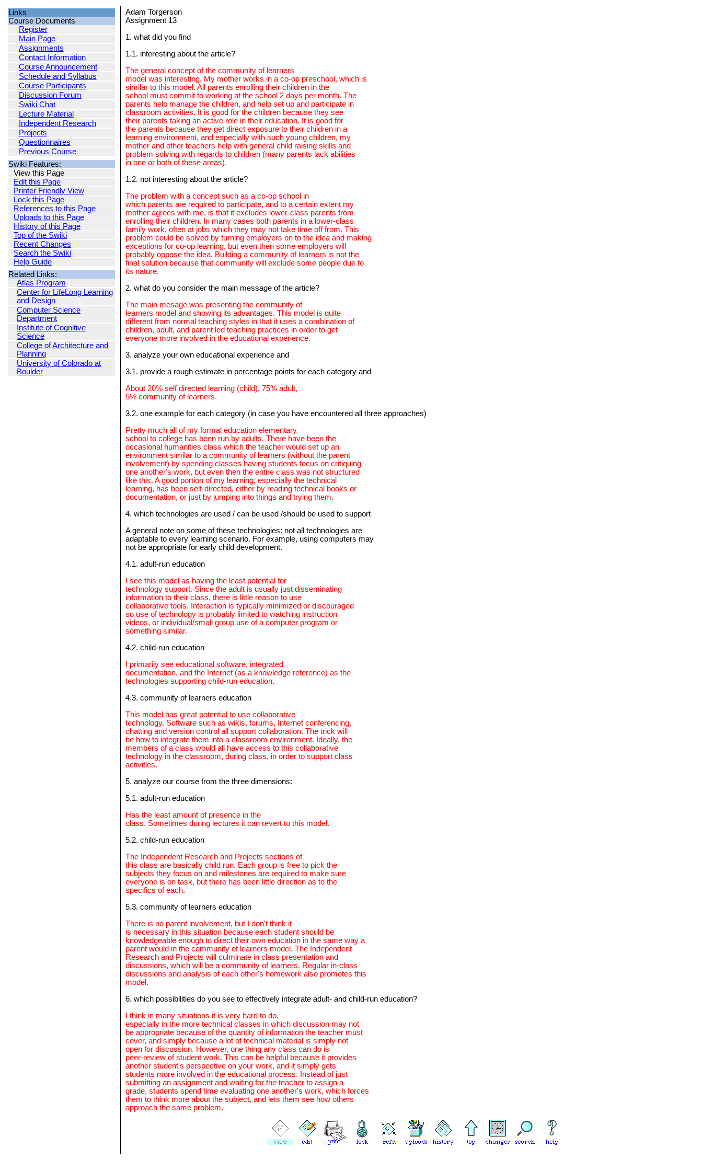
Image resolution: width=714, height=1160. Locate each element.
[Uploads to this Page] (416, 1142)
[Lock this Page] (361, 1142)
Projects (33, 133)
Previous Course (47, 151)
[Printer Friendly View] (334, 1142)
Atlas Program (41, 283)
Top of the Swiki (40, 235)
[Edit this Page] (307, 1142)
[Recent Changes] (497, 1142)
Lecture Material (46, 114)
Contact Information (52, 57)
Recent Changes (42, 244)
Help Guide (33, 262)
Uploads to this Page (49, 217)
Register (33, 29)
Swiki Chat (37, 104)
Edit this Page (37, 182)
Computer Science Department (48, 314)
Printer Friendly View (49, 191)
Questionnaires (45, 142)
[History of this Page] (443, 1142)
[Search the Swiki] (524, 1142)
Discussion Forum (50, 95)
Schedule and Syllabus (58, 76)
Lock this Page (39, 200)
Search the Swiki (42, 253)
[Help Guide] (552, 1142)
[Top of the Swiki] (470, 1142)
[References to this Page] (388, 1142)
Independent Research (57, 123)
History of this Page (47, 226)
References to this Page (55, 208)
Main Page (37, 39)
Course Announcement (58, 67)
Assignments (41, 48)
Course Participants (52, 86)
